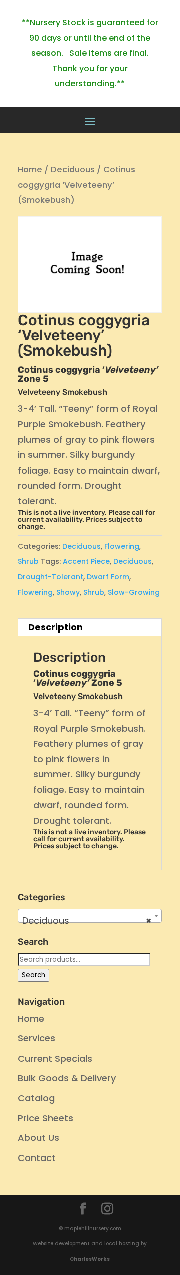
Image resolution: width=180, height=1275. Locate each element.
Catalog (36, 1098)
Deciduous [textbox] (87, 920)
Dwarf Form (108, 577)
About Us (39, 1137)
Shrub (28, 561)
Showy (68, 592)
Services (37, 1038)
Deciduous (73, 169)
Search (34, 975)
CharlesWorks (90, 1259)
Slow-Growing (134, 592)
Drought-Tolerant (51, 577)
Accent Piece (86, 561)
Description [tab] (55, 627)
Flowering (122, 546)
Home (30, 169)
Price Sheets (46, 1118)
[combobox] (90, 916)
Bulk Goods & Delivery (67, 1078)
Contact (37, 1157)
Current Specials (55, 1058)
